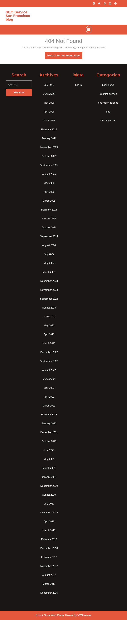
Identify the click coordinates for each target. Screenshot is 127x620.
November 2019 (49, 512)
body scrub (108, 84)
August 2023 (49, 307)
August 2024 (49, 245)
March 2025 (48, 200)
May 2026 (49, 102)
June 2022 (49, 378)
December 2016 (49, 592)
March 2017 (48, 583)
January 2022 (49, 423)
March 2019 (48, 530)
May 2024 (49, 263)
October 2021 (49, 441)
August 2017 (49, 574)
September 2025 (49, 165)
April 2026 (49, 111)
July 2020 (49, 503)
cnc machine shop (108, 102)
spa (108, 111)
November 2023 (49, 289)
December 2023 (49, 280)
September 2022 (49, 361)
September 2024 (49, 236)
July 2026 (49, 84)
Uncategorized (108, 120)
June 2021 (49, 450)
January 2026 (49, 138)
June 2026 (49, 93)
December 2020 (49, 485)
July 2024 (49, 254)
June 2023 (49, 316)
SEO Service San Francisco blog (18, 15)
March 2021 (48, 468)
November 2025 (49, 147)
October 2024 (49, 227)
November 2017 (49, 566)
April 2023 (49, 334)
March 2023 (48, 343)
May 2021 (49, 459)
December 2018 (49, 548)
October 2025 (49, 156)
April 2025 (49, 191)
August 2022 (49, 370)
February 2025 (49, 209)
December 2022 (49, 352)
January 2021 (49, 476)
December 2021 (49, 432)
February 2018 (49, 557)
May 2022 (49, 387)
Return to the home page (64, 56)
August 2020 (49, 494)
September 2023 (49, 298)
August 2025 (49, 174)
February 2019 (49, 539)
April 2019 (49, 521)
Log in (78, 84)
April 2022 (49, 396)
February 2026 (49, 129)
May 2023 (49, 325)
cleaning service (108, 93)
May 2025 (49, 182)
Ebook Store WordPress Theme (54, 615)
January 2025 (49, 218)
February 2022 (49, 414)
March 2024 (48, 272)
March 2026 (48, 120)
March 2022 (48, 405)
